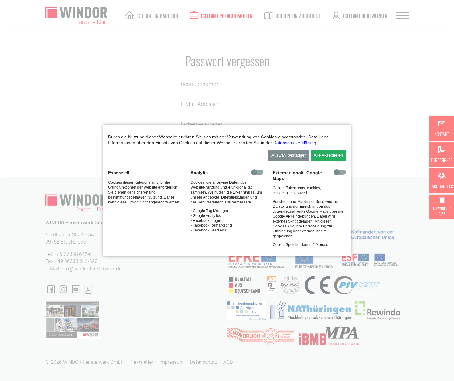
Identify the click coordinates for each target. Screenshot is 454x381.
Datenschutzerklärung (294, 142)
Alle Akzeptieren (328, 155)
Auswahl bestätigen (288, 155)
